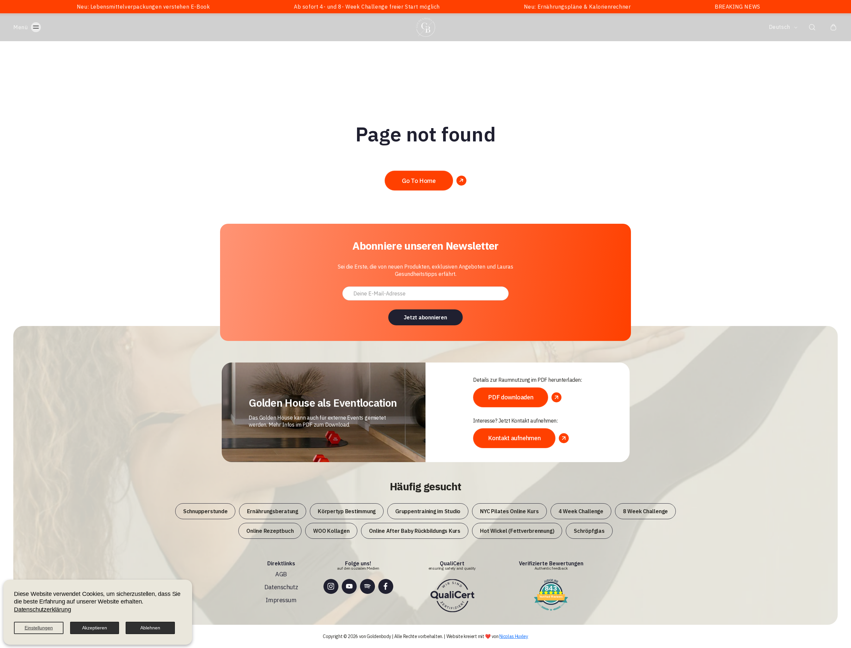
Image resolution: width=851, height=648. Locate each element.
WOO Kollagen (331, 530)
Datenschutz (281, 587)
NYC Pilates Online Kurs (509, 511)
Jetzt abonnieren (425, 317)
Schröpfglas (589, 530)
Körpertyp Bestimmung (347, 511)
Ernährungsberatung (272, 511)
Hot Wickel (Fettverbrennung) (517, 530)
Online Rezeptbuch (270, 530)
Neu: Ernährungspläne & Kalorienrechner (523, 6)
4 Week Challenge (580, 511)
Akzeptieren (94, 627)
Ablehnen (150, 627)
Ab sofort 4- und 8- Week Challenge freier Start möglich (313, 6)
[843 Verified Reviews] (551, 611)
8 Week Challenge (645, 511)
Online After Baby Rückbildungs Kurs (414, 530)
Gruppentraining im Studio (427, 511)
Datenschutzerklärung (42, 609)
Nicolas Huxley (513, 636)
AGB (281, 574)
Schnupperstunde (205, 511)
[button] (33, 27)
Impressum (281, 600)
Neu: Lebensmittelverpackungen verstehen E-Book (89, 6)
